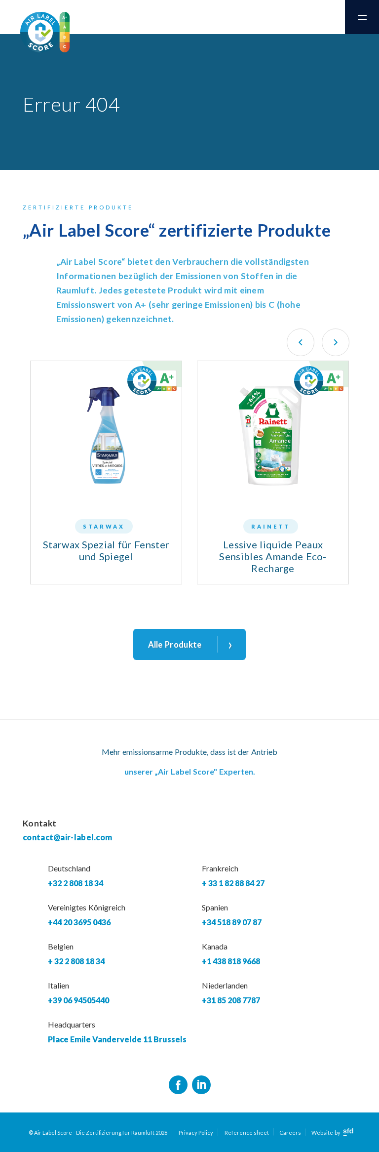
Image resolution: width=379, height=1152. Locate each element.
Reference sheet (247, 1132)
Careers (290, 1132)
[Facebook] (178, 1085)
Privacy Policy (196, 1132)
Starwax (104, 526)
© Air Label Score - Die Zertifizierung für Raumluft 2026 (98, 1132)
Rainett (270, 526)
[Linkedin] (201, 1085)
